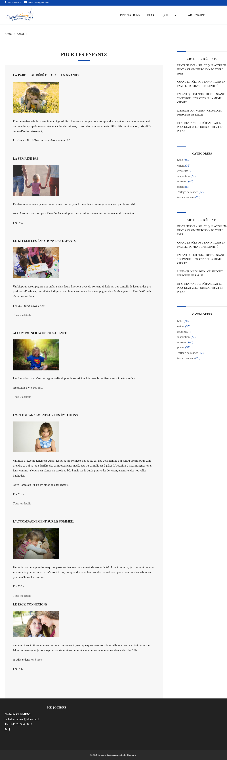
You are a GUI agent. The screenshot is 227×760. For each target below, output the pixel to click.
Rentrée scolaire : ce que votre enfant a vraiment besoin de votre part (202, 69)
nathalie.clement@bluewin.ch (22, 719)
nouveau (182, 181)
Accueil (8, 33)
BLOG (151, 15)
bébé (180, 160)
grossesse (182, 170)
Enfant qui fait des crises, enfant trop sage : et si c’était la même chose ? (200, 98)
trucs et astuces (186, 197)
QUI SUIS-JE (170, 15)
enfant (181, 165)
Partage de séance (187, 192)
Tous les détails (22, 315)
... (215, 15)
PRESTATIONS (130, 15)
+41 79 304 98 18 (22, 724)
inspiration (183, 176)
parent (181, 186)
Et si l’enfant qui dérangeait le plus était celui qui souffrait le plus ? (200, 127)
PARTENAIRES (196, 15)
